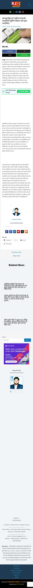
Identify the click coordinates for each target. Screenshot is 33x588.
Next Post (16, 256)
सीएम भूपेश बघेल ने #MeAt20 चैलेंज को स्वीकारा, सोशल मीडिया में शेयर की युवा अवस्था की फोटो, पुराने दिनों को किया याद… (15, 322)
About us (16, 575)
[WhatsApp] (10, 12)
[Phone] (13, 12)
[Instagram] (10, 231)
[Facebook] (16, 12)
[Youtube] (18, 231)
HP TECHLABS (20, 584)
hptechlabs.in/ (8, 227)
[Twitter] (20, 12)
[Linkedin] (14, 231)
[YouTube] (23, 12)
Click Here (24, 91)
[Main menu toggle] (29, 5)
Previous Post (16, 252)
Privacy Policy (16, 573)
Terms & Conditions (16, 570)
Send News (16, 566)
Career (16, 577)
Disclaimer (16, 568)
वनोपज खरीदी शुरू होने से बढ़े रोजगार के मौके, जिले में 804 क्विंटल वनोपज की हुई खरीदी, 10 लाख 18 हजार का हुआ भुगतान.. (16, 298)
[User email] (26, 231)
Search (4, 337)
